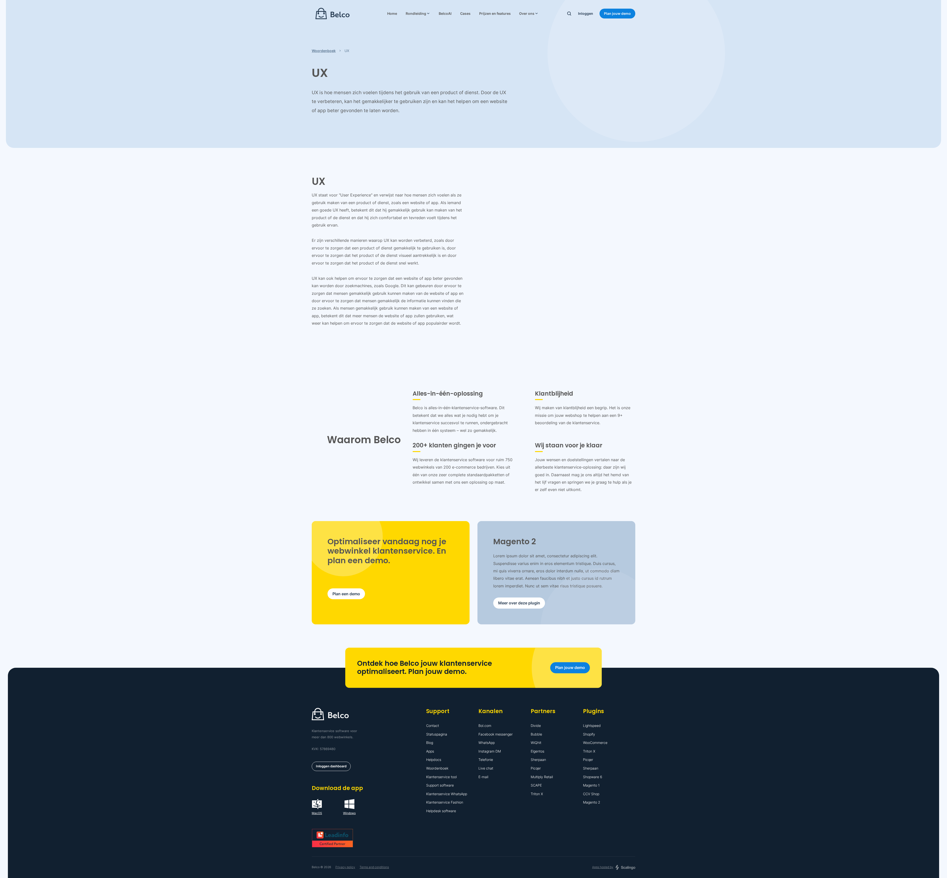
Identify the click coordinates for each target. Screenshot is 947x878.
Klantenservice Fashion (444, 802)
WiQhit (536, 742)
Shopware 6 (592, 777)
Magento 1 (591, 785)
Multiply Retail (542, 777)
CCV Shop (591, 794)
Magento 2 (591, 802)
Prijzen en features (495, 13)
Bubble (536, 734)
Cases (465, 13)
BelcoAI (445, 13)
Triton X (537, 794)
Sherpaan (538, 759)
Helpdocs (433, 759)
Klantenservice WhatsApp (446, 794)
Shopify (589, 734)
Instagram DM (489, 751)
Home (392, 13)
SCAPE (536, 785)
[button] (418, 13)
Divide (536, 725)
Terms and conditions (374, 867)
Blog (429, 742)
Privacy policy (345, 867)
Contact (432, 725)
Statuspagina (436, 734)
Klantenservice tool (441, 777)
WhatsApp (486, 742)
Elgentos (537, 751)
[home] (332, 13)
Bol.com (484, 725)
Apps (430, 751)
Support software (440, 785)
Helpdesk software (441, 811)
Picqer (536, 768)
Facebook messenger (495, 734)
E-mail (483, 777)
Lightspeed (592, 725)
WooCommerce (595, 742)
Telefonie (485, 759)
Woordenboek (437, 768)
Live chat (485, 768)
